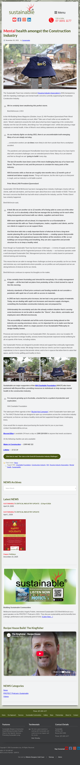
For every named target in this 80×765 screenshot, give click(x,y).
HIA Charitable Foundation (45, 385)
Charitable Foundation (23, 465)
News (16, 463)
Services (21, 715)
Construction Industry (39, 465)
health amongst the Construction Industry (37, 33)
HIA (47, 465)
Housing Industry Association (59, 465)
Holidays (9, 554)
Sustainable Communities (33, 715)
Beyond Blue (8, 433)
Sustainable (26, 40)
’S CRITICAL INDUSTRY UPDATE (21, 512)
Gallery (46, 715)
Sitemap (51, 757)
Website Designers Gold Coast (35, 757)
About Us (68, 715)
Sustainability (16, 467)
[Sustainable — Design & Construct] (22, 13)
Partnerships (59, 715)
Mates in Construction (12, 444)
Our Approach (12, 715)
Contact (75, 715)
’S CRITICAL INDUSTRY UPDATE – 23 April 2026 (27, 503)
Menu (61, 12)
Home (3, 715)
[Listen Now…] (47, 617)
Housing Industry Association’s (49, 93)
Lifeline (6, 450)
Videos (6, 696)
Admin (60, 757)
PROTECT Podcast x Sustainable (16, 693)
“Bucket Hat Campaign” (39, 412)
